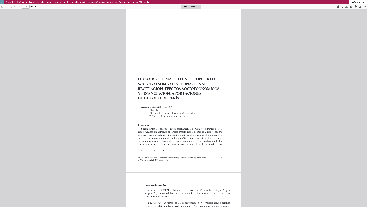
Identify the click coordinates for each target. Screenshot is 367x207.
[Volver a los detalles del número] (2, 2)
